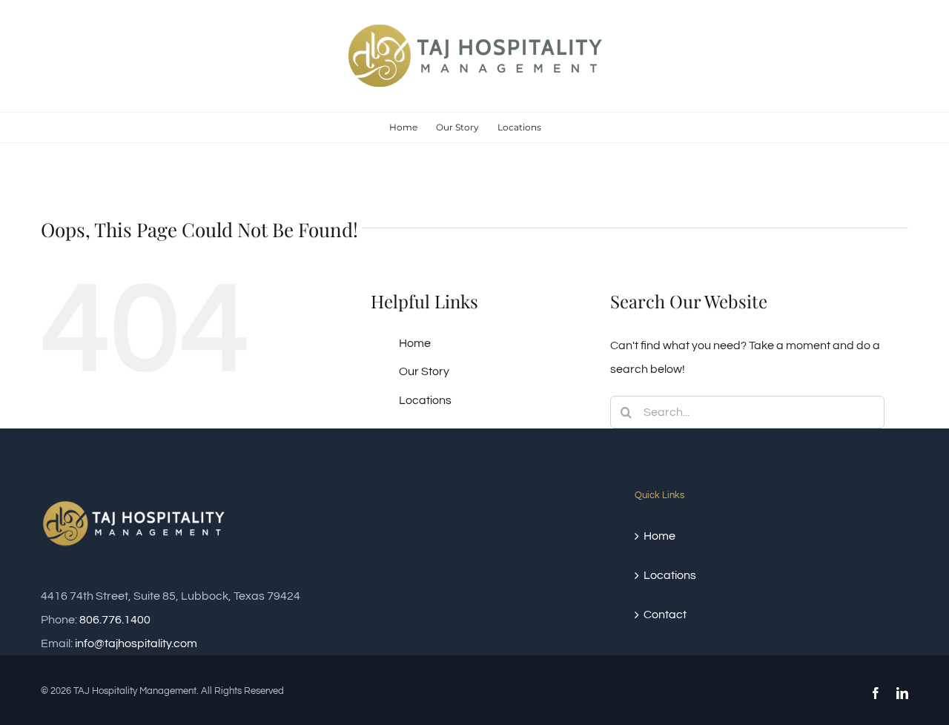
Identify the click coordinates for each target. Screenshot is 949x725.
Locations (425, 400)
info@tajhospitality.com (136, 643)
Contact (665, 614)
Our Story (424, 371)
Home (415, 343)
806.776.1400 (115, 620)
